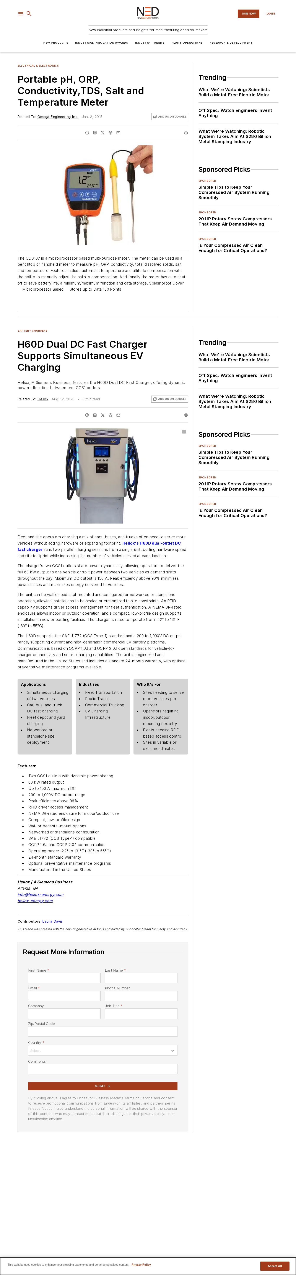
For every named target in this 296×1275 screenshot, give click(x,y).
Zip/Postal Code (41, 1023)
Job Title (113, 1006)
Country (36, 1042)
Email (34, 988)
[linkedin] (95, 133)
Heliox (42, 399)
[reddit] (110, 133)
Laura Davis (52, 921)
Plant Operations (187, 42)
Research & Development (231, 42)
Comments (37, 1061)
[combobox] (102, 1050)
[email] (118, 133)
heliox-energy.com (35, 901)
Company (36, 1006)
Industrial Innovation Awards (101, 42)
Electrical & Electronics (38, 65)
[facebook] (87, 133)
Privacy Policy (141, 1264)
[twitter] (103, 133)
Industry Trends (149, 42)
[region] (148, 1266)
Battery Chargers (32, 330)
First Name (38, 970)
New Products (55, 42)
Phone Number (117, 988)
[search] (29, 13)
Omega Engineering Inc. (57, 117)
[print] (186, 133)
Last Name (115, 970)
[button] (21, 13)
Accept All (275, 1266)
